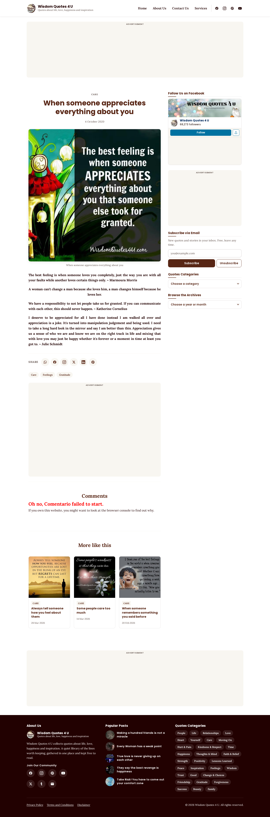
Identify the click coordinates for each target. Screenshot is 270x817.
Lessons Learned (222, 761)
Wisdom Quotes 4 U (194, 120)
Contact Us (180, 8)
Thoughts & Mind (206, 754)
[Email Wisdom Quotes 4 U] (52, 784)
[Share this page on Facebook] (236, 133)
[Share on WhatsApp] (45, 362)
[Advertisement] (135, 52)
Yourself (195, 740)
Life (194, 733)
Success (182, 789)
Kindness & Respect (209, 747)
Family (211, 789)
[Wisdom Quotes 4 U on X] (31, 784)
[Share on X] (74, 362)
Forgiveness (221, 782)
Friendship (183, 782)
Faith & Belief (231, 754)
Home (142, 8)
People (181, 733)
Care (94, 94)
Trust (180, 775)
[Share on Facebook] (55, 362)
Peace (180, 768)
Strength (182, 761)
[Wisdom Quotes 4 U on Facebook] (216, 8)
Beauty (197, 789)
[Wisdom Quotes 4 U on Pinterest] (232, 8)
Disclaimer (83, 805)
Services (201, 8)
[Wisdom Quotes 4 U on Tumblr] (41, 784)
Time (231, 747)
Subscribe (191, 263)
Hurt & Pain (184, 747)
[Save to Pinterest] (93, 362)
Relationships (211, 733)
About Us (159, 8)
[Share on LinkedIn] (83, 362)
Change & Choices (213, 775)
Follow (201, 132)
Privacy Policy (35, 805)
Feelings (48, 374)
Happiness (183, 754)
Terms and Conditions (60, 805)
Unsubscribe (229, 263)
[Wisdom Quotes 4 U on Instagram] (224, 8)
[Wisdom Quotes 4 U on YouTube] (239, 8)
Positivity (199, 761)
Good (193, 775)
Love (228, 733)
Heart (180, 740)
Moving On (225, 740)
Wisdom (232, 768)
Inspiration (197, 768)
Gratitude (64, 374)
